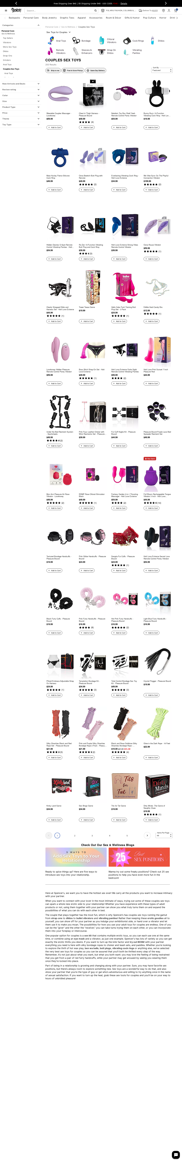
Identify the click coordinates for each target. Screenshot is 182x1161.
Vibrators (7, 42)
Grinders (7, 60)
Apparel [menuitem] (82, 17)
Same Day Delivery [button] (97, 70)
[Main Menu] (6, 10)
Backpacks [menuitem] (14, 17)
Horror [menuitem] (163, 17)
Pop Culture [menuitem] (149, 17)
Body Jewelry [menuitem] (49, 17)
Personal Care (51, 27)
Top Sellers (8, 38)
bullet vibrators (84, 918)
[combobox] (61, 10)
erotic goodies (155, 918)
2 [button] (74, 835)
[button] (21, 84)
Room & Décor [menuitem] (113, 17)
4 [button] (109, 835)
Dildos (5, 51)
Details (124, 3)
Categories (7, 25)
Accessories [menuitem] (95, 17)
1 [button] (57, 835)
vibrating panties (108, 918)
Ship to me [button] (55, 70)
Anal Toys (7, 64)
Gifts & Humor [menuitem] (132, 17)
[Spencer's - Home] (16, 10)
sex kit (88, 935)
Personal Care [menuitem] (31, 17)
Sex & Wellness (8, 33)
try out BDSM (137, 942)
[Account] (169, 10)
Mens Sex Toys (9, 47)
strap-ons (56, 918)
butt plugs (105, 948)
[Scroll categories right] (177, 18)
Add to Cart (56, 127)
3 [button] (92, 835)
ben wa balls (92, 948)
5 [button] (127, 835)
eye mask (79, 938)
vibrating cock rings (123, 948)
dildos (69, 918)
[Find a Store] (163, 10)
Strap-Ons (7, 56)
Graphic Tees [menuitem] (67, 17)
